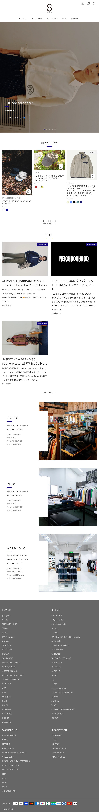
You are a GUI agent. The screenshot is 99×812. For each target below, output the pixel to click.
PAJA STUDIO (57, 649)
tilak (4, 692)
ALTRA (5, 632)
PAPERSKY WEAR (9, 666)
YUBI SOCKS (7, 645)
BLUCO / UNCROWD (10, 765)
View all (48, 223)
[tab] (43, 221)
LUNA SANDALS (8, 636)
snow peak (6, 696)
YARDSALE (55, 654)
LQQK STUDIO (57, 619)
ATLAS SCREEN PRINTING (12, 675)
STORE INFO (52, 18)
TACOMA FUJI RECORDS (61, 658)
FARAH (54, 675)
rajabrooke (56, 666)
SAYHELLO (55, 671)
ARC (4, 688)
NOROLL (55, 628)
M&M (4, 774)
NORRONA (6, 709)
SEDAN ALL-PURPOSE (60, 645)
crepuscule (56, 641)
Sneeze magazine (58, 688)
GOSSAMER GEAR (9, 671)
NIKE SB (5, 718)
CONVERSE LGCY (9, 791)
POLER (5, 705)
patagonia (6, 615)
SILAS (4, 786)
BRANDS (23, 18)
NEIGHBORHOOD (9, 735)
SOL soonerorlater (59, 624)
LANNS (54, 632)
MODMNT (6, 744)
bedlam (54, 696)
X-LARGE (55, 701)
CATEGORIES (36, 18)
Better (54, 683)
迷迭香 (5, 628)
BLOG (64, 18)
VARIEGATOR (7, 658)
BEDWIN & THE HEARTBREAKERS (16, 761)
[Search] (94, 3)
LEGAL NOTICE (57, 752)
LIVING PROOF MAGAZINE (62, 692)
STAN (4, 701)
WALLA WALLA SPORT (11, 662)
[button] (44, 129)
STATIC (5, 619)
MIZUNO (54, 718)
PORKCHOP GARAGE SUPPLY (14, 752)
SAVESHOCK (7, 649)
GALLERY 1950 (8, 756)
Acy (52, 679)
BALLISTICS (7, 713)
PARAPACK (6, 683)
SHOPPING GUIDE (58, 748)
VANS (53, 705)
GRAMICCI (6, 722)
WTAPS (5, 739)
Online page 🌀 (17, 117)
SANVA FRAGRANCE (10, 679)
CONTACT (75, 18)
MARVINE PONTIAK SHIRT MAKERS (65, 636)
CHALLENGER (8, 748)
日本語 (4, 803)
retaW (4, 782)
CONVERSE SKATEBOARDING (63, 709)
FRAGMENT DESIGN (10, 769)
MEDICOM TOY (57, 713)
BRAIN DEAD (56, 662)
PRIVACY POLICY (58, 756)
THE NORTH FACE (9, 624)
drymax (5, 641)
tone (4, 778)
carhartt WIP (56, 615)
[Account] (82, 3)
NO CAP (5, 654)
